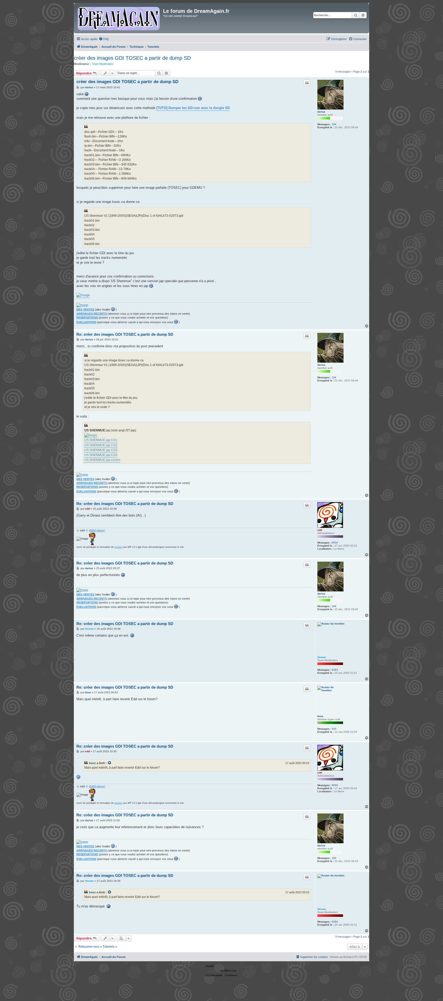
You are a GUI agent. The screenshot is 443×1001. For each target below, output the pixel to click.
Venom (321, 657)
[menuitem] (104, 39)
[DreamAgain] (119, 18)
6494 (335, 669)
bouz (320, 716)
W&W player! (97, 530)
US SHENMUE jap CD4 (100, 455)
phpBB (210, 966)
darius (321, 111)
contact (118, 547)
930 (334, 728)
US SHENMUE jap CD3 (100, 450)
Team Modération (102, 63)
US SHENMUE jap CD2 (100, 445)
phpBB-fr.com (228, 970)
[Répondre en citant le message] (307, 83)
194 (334, 124)
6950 (335, 542)
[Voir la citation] (109, 763)
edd (319, 530)
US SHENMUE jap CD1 (100, 440)
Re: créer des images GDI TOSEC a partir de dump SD (124, 334)
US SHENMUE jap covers (102, 460)
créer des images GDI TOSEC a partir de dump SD (132, 58)
